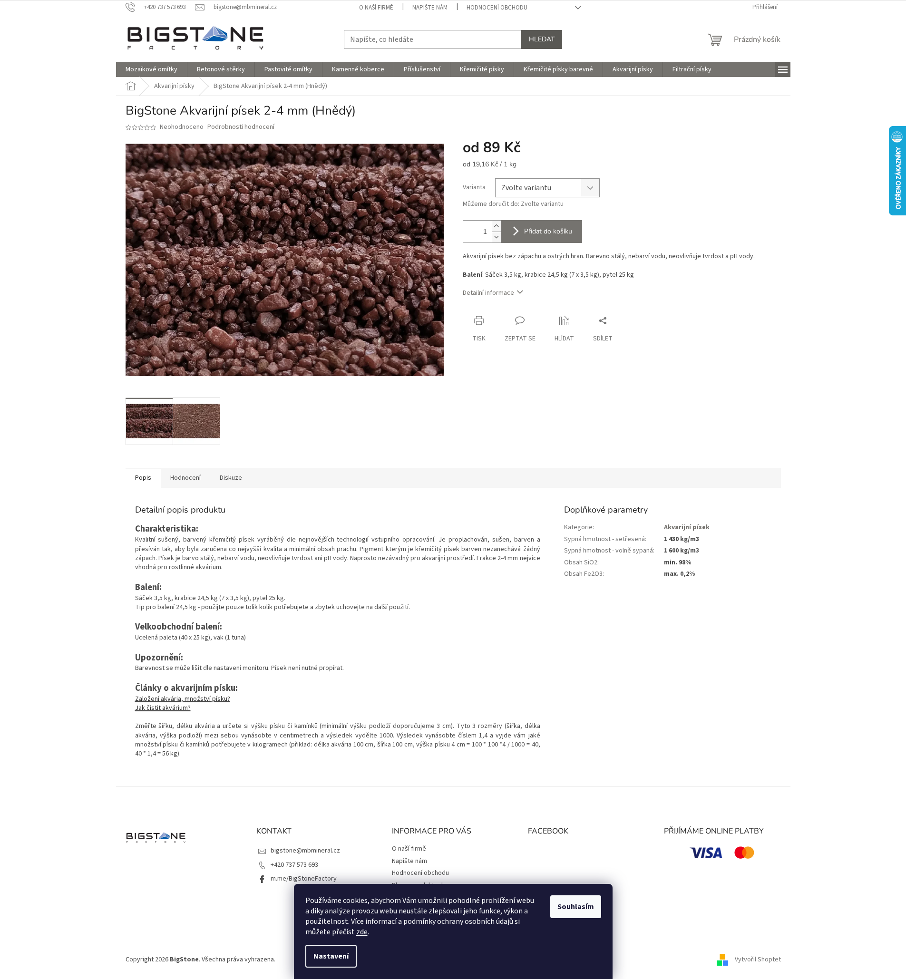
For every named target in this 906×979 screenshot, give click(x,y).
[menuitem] (151, 69)
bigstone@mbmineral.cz (305, 850)
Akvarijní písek (687, 527)
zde (362, 932)
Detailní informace (488, 293)
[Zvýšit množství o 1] (496, 226)
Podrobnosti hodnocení (240, 127)
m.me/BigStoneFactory (304, 878)
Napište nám (430, 7)
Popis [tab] (143, 478)
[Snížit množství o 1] (496, 237)
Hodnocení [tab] (185, 478)
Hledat (542, 39)
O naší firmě (376, 7)
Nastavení (331, 956)
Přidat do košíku (548, 231)
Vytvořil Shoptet (758, 959)
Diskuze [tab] (231, 478)
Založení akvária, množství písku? (182, 699)
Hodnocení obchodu (497, 7)
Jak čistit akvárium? (163, 708)
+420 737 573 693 (294, 865)
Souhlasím (575, 906)
